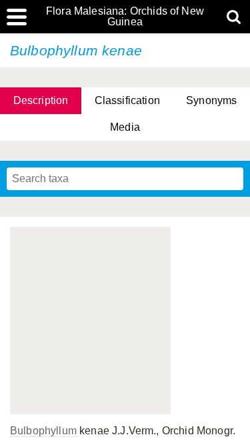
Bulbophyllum (43, 430)
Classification (127, 100)
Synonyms (211, 100)
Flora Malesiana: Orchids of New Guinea (125, 16)
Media (125, 127)
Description (41, 100)
